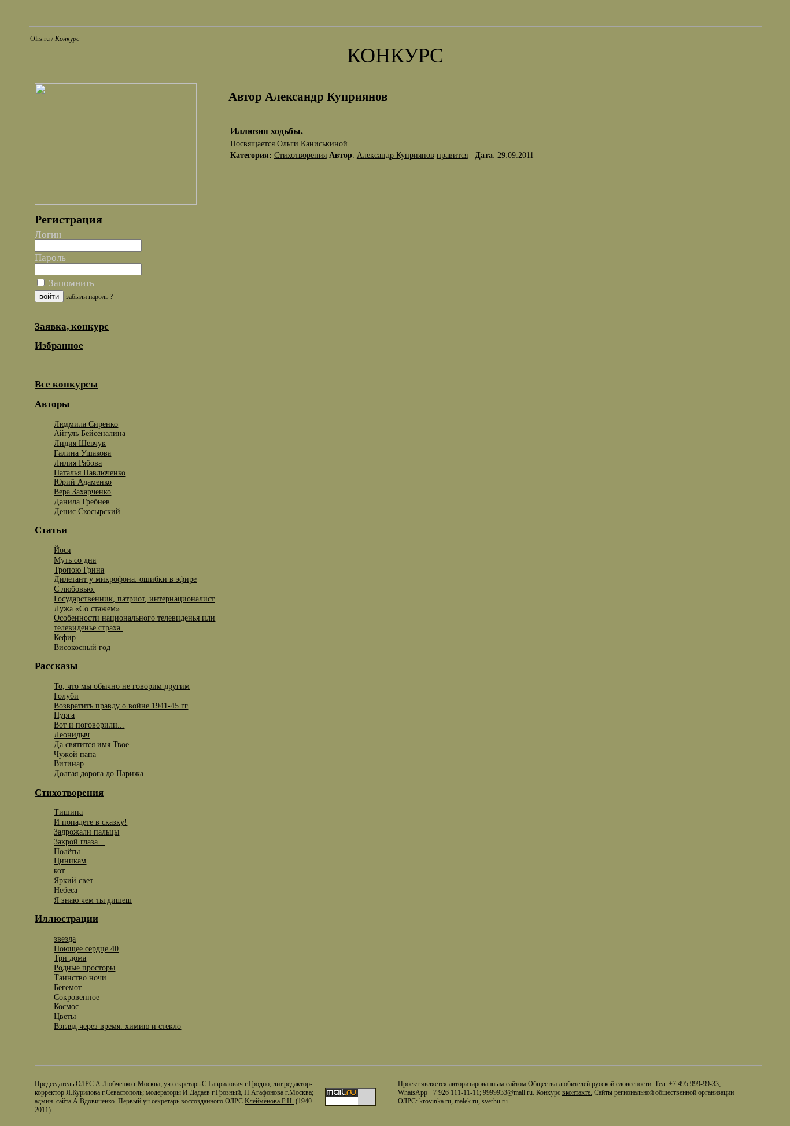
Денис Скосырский (87, 511)
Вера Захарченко (82, 491)
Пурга (64, 714)
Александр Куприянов (395, 155)
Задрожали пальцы (86, 831)
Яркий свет (73, 880)
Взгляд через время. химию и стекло (117, 1026)
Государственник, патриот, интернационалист (134, 598)
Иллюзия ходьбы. (266, 130)
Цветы (65, 1016)
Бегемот (68, 987)
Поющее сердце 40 (86, 948)
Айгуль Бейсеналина (89, 433)
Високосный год (82, 647)
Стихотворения (300, 155)
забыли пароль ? (89, 297)
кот (59, 870)
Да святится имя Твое (91, 744)
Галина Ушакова (82, 452)
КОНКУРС (395, 55)
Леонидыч (72, 734)
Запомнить (70, 283)
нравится (452, 155)
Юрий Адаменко (83, 481)
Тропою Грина (79, 569)
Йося (62, 550)
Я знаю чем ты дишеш (93, 900)
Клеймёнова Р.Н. (269, 1101)
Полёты (67, 851)
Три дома (70, 957)
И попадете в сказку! (90, 821)
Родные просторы (84, 967)
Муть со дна (75, 559)
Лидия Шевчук (80, 443)
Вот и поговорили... (89, 724)
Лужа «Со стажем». (88, 608)
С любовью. (74, 588)
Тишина (68, 812)
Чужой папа (75, 754)
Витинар (69, 763)
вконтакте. (577, 1092)
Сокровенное (76, 997)
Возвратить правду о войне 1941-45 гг (121, 705)
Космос (66, 1006)
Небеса (65, 890)
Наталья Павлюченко (89, 472)
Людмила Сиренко (86, 424)
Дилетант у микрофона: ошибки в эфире (125, 579)
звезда (65, 938)
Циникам (70, 860)
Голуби (66, 695)
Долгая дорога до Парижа (98, 773)
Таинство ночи (80, 977)
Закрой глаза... (79, 841)
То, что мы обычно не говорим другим (122, 686)
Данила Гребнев (82, 501)
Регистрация (68, 219)
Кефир (65, 637)
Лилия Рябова (78, 462)
